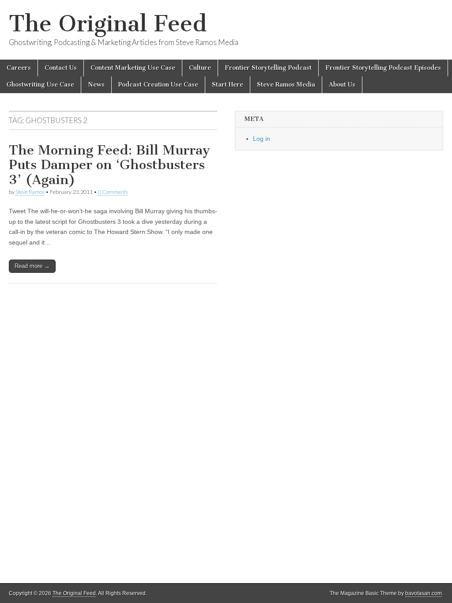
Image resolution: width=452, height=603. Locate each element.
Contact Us (61, 68)
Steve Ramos (30, 191)
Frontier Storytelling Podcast (268, 68)
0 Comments (113, 191)
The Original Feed (108, 23)
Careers (19, 68)
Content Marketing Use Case (132, 68)
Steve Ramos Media (286, 84)
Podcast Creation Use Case (158, 84)
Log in (261, 138)
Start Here (227, 84)
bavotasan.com (423, 593)
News (96, 84)
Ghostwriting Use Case (40, 84)
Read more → (32, 266)
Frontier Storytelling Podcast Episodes (383, 68)
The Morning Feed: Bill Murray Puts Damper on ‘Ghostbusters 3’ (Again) (109, 165)
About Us (342, 84)
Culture (200, 68)
